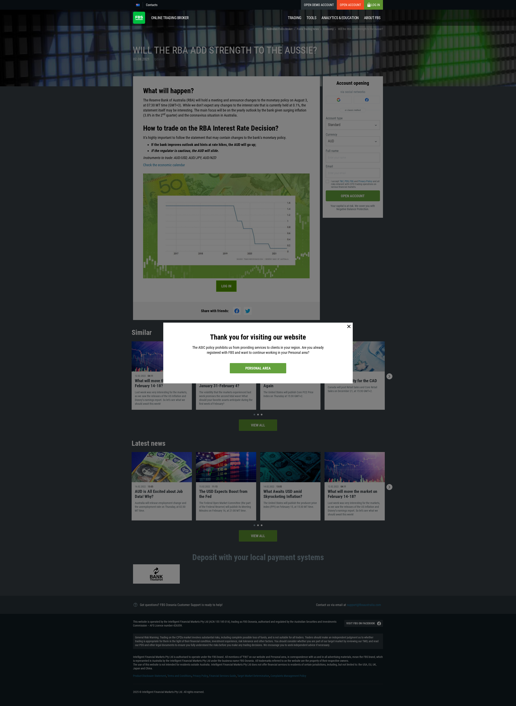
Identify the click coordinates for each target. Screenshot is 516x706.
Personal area (258, 368)
